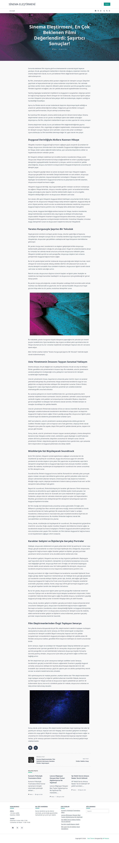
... (33, 790)
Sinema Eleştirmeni (22, 4)
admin (55, 49)
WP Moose (106, 838)
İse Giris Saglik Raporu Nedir (70, 824)
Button (107, 4)
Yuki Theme (90, 838)
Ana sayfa (12, 11)
